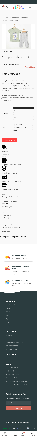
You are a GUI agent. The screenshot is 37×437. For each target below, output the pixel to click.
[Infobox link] (18, 257)
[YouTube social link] (13, 354)
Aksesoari (9, 315)
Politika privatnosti (12, 374)
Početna (5, 18)
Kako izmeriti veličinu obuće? (16, 381)
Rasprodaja (10, 322)
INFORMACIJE (11, 332)
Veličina (5, 113)
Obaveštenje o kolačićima (15, 342)
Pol (4, 127)
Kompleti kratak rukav (10, 20)
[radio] (23, 108)
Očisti (15, 131)
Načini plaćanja (11, 371)
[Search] (7, 7)
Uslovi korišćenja (12, 367)
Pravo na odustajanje (13, 378)
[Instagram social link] (10, 354)
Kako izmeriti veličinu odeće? (16, 385)
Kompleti (24, 18)
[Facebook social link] (7, 354)
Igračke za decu (12, 305)
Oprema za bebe (12, 319)
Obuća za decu (11, 312)
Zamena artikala (12, 349)
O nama (9, 335)
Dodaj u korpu (9, 140)
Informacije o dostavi (13, 339)
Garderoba (14, 18)
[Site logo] (18, 7)
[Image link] (6, 428)
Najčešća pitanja (12, 346)
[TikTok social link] (16, 354)
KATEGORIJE (10, 301)
